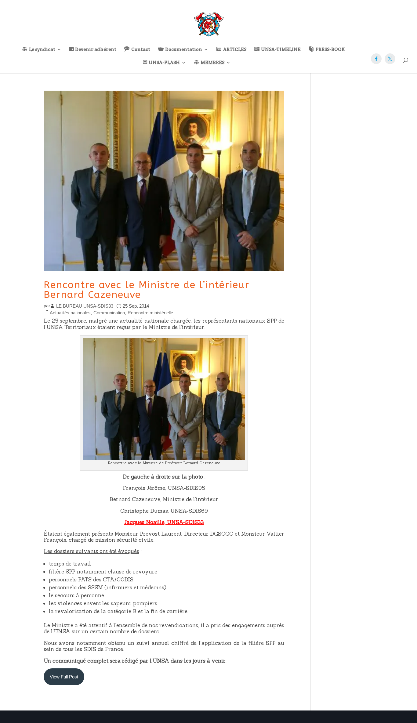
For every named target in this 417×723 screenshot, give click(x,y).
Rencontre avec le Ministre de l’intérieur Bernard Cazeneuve (146, 289)
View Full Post (64, 676)
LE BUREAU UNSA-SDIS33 (84, 306)
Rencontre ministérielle (150, 312)
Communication (109, 312)
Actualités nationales (70, 312)
